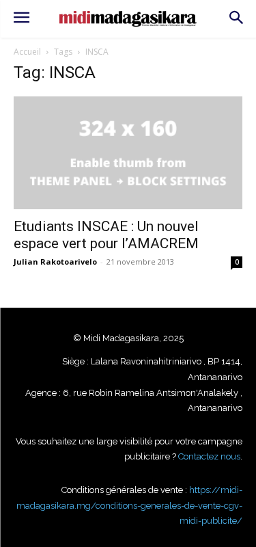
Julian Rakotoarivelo (55, 261)
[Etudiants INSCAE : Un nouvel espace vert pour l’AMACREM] (128, 152)
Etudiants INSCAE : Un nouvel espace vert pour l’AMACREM (106, 235)
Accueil (27, 51)
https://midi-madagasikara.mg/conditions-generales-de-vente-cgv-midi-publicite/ (129, 505)
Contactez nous (209, 456)
